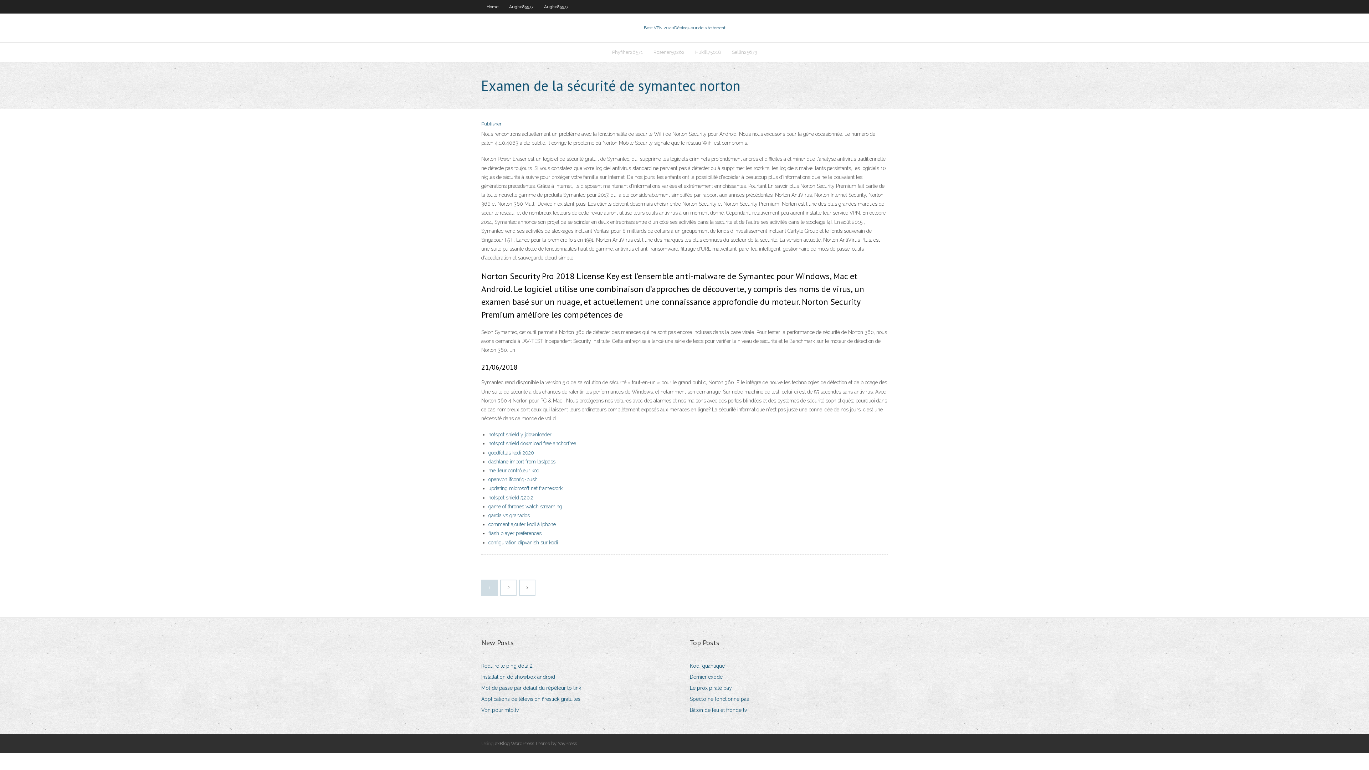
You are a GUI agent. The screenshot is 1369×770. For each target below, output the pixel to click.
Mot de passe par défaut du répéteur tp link (531, 688)
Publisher (491, 124)
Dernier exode (706, 677)
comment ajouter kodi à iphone (522, 524)
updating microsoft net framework (525, 488)
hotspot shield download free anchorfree (532, 443)
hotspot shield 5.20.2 (510, 497)
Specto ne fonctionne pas (719, 699)
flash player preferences (515, 533)
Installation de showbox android (518, 677)
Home (492, 6)
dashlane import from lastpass (521, 461)
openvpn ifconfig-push (513, 479)
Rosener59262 (668, 52)
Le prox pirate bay (711, 688)
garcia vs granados (509, 515)
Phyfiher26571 (627, 52)
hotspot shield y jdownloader (520, 434)
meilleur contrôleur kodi (514, 470)
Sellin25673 (744, 52)
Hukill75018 (708, 52)
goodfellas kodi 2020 (511, 453)
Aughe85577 (521, 6)
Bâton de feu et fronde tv (718, 710)
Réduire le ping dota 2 (507, 666)
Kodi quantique (707, 666)
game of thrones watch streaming (525, 506)
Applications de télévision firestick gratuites (530, 699)
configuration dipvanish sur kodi (523, 542)
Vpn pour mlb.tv (500, 710)
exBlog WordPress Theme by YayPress (536, 743)
